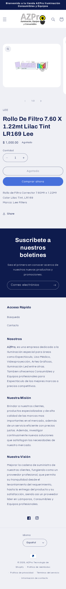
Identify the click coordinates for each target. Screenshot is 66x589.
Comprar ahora (33, 181)
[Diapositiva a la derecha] (41, 101)
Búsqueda (13, 317)
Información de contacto (34, 578)
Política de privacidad (21, 573)
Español (31, 542)
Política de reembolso (38, 567)
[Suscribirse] (55, 285)
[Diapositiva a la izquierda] (25, 101)
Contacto (13, 325)
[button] (5, 19)
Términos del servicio (48, 573)
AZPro (29, 562)
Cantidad (8, 150)
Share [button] (10, 213)
